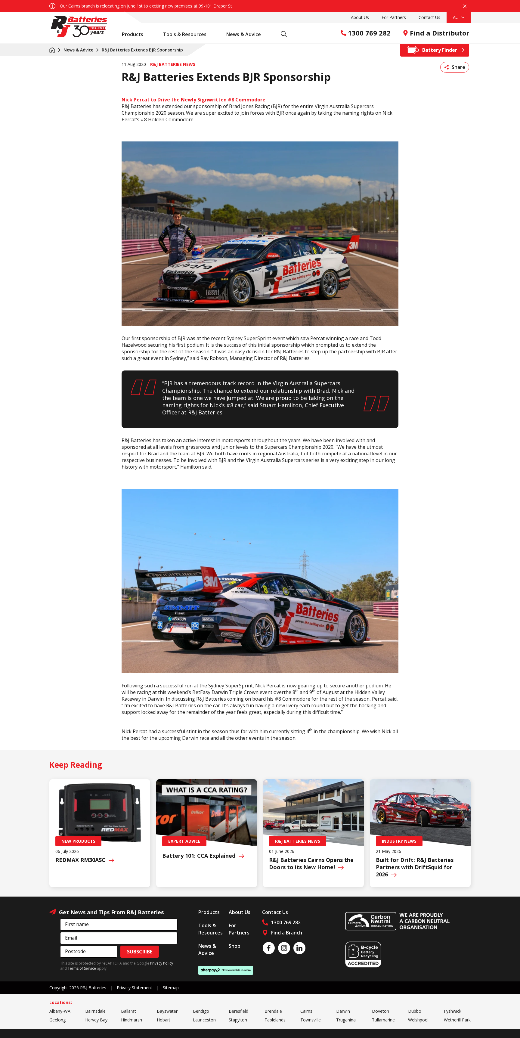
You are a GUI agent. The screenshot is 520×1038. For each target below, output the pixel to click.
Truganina (346, 1020)
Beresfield (238, 1011)
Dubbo (414, 1011)
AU (456, 17)
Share (458, 67)
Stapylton (238, 1020)
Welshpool (418, 1020)
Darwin (343, 1011)
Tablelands (275, 1020)
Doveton (380, 1011)
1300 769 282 (369, 32)
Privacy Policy (161, 963)
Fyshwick (452, 1011)
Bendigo (201, 1011)
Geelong (57, 1020)
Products (132, 34)
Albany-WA (59, 1011)
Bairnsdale (95, 1011)
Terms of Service (82, 968)
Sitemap (171, 987)
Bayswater (167, 1011)
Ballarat (128, 1011)
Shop (234, 946)
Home (52, 50)
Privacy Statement (134, 987)
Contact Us (429, 17)
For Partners (394, 17)
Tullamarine (383, 1020)
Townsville (310, 1020)
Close (465, 6)
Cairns (306, 1011)
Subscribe (139, 951)
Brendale (273, 1011)
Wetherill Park (457, 1020)
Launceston (204, 1020)
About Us (360, 17)
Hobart (163, 1020)
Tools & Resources (184, 34)
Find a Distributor (439, 32)
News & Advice (243, 34)
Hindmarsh (131, 1020)
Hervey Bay (96, 1020)
